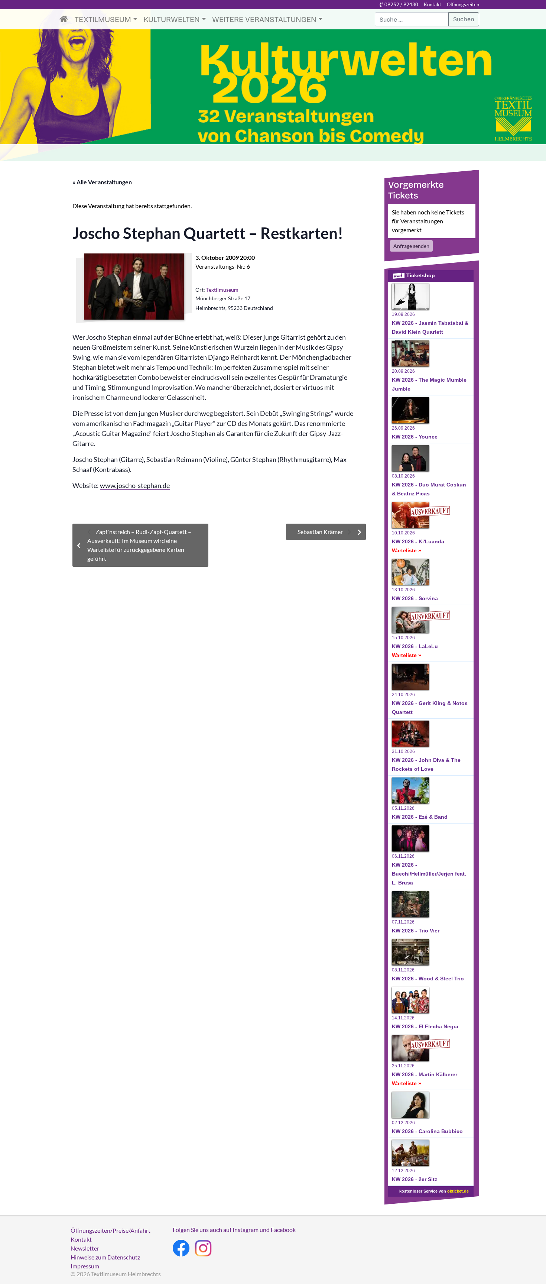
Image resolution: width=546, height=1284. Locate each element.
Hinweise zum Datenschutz (105, 1257)
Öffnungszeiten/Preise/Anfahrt (110, 1230)
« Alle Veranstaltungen (102, 181)
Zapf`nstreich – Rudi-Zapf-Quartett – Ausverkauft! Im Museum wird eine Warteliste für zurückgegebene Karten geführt (139, 545)
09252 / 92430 (400, 4)
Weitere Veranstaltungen (264, 19)
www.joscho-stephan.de (135, 485)
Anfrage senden (411, 246)
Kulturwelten (171, 19)
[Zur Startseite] (65, 19)
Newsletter (85, 1248)
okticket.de (458, 1191)
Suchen (463, 19)
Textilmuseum (103, 19)
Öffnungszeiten (463, 4)
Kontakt (432, 4)
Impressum (85, 1266)
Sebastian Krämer (321, 531)
